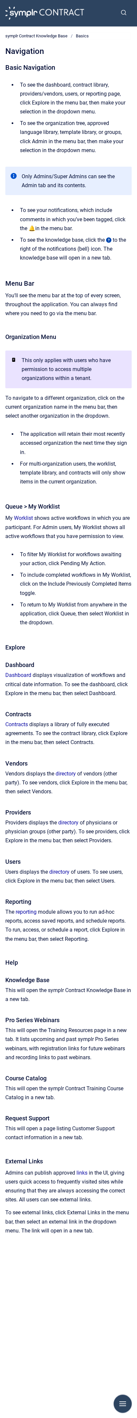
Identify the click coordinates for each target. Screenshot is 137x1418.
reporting (26, 912)
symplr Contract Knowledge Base (36, 35)
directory (66, 774)
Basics (82, 35)
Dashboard (18, 675)
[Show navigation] (123, 1404)
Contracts (16, 724)
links (81, 1173)
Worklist (23, 518)
